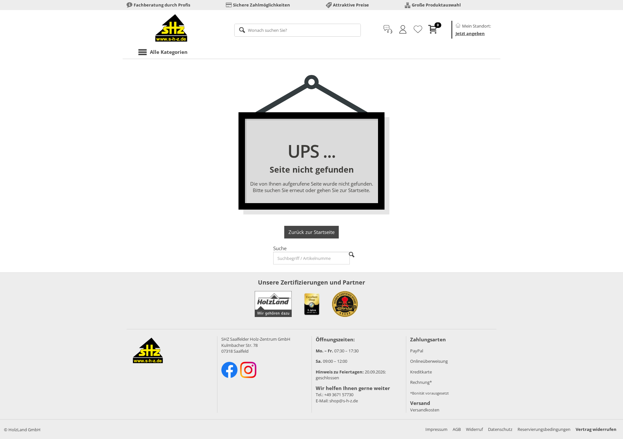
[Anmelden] (403, 29)
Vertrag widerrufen (596, 429)
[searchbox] (298, 30)
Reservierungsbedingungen (544, 429)
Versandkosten (424, 410)
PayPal (416, 351)
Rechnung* (421, 382)
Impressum (436, 429)
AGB (457, 429)
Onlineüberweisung (429, 361)
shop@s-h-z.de (343, 401)
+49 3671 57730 (338, 394)
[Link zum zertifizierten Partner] (312, 304)
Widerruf (474, 429)
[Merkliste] (417, 29)
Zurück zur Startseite (311, 232)
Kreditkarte (421, 372)
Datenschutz (500, 429)
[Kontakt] (388, 29)
